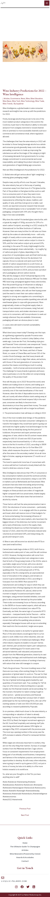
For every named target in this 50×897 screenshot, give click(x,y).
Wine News (7, 101)
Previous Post (25, 808)
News (23, 98)
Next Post (25, 815)
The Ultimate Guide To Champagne (25, 846)
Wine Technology (27, 101)
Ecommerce (15, 98)
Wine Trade (39, 101)
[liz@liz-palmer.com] (2, 877)
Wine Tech (16, 101)
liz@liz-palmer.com (14, 881)
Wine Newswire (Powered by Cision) (25, 854)
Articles (7, 98)
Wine (28, 98)
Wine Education (36, 98)
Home (25, 843)
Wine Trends (7, 103)
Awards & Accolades (25, 857)
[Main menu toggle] (46, 3)
